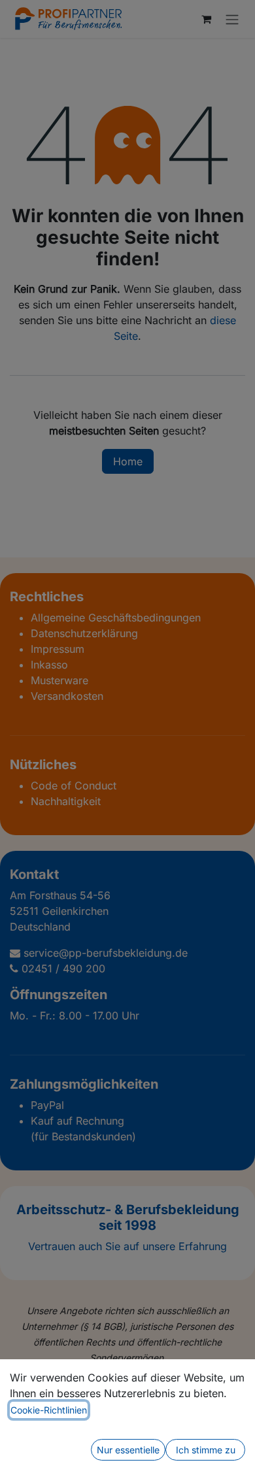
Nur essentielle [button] (128, 1449)
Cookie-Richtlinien (48, 1409)
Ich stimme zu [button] (205, 1449)
